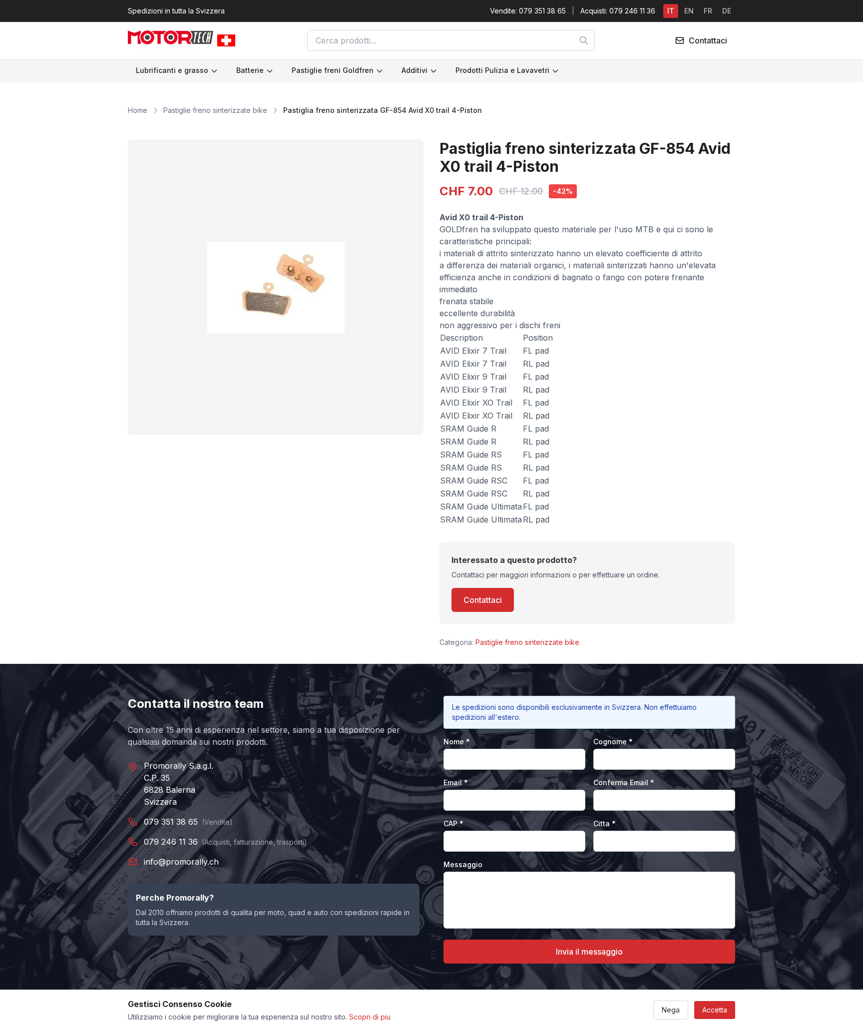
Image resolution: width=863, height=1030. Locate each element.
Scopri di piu (370, 1017)
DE (726, 10)
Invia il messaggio (589, 952)
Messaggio (462, 864)
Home (137, 110)
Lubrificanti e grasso (172, 70)
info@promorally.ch (181, 862)
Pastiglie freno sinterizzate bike (215, 110)
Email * (455, 782)
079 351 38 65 (171, 822)
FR (708, 10)
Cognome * (613, 741)
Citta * (604, 823)
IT (670, 10)
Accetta (714, 1010)
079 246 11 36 (171, 842)
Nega (671, 1010)
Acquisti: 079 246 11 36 (617, 10)
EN (689, 10)
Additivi (415, 70)
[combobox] (451, 40)
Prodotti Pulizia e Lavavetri (502, 70)
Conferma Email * (623, 782)
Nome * (456, 741)
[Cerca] (584, 40)
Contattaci (482, 600)
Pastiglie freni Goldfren (333, 70)
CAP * (453, 823)
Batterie (250, 70)
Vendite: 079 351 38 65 (528, 10)
